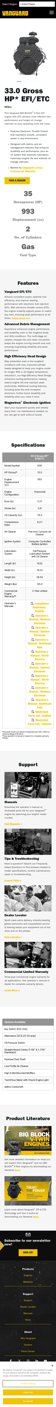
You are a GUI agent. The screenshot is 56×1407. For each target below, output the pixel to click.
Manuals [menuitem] (28, 1313)
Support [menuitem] (28, 1300)
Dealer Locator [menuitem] (28, 1307)
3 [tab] (30, 82)
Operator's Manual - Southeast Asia (40, 644)
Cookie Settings (28, 1383)
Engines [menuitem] (28, 1275)
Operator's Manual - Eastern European (39, 632)
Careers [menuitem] (28, 1345)
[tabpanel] (28, 53)
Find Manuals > (13, 824)
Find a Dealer (17, 181)
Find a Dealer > (13, 937)
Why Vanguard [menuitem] (28, 1338)
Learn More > (12, 990)
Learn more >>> (21, 318)
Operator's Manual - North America (40, 656)
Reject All (28, 1392)
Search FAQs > (12, 881)
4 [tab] (36, 82)
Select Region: (10, 4)
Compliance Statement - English (41, 608)
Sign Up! (28, 1253)
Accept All (28, 1401)
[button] (51, 12)
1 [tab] (18, 82)
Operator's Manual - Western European (39, 620)
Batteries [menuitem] (28, 1282)
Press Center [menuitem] (28, 1351)
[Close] (52, 1365)
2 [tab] (24, 82)
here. (18, 1170)
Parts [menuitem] (28, 1320)
